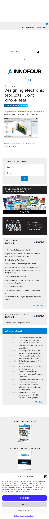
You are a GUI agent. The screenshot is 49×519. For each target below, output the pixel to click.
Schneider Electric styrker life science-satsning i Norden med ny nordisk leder (31, 345)
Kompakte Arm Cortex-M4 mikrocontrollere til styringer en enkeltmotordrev (30, 387)
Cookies (16, 516)
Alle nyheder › (39, 402)
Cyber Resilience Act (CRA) (14, 260)
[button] (45, 476)
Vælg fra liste (25, 511)
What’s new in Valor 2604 (14, 286)
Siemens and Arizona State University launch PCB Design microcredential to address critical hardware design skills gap (23, 270)
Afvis (24, 504)
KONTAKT (22, 27)
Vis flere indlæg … (38, 305)
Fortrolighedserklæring (27, 516)
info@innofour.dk (10, 146)
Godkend (24, 498)
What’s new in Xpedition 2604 (15, 276)
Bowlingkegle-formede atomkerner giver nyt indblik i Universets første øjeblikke (29, 394)
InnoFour (24, 80)
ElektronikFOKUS (25, 40)
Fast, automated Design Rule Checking (18, 250)
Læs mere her (34, 229)
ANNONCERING (30, 27)
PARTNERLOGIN (41, 27)
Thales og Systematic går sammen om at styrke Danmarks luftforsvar (30, 374)
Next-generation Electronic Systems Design (20, 264)
